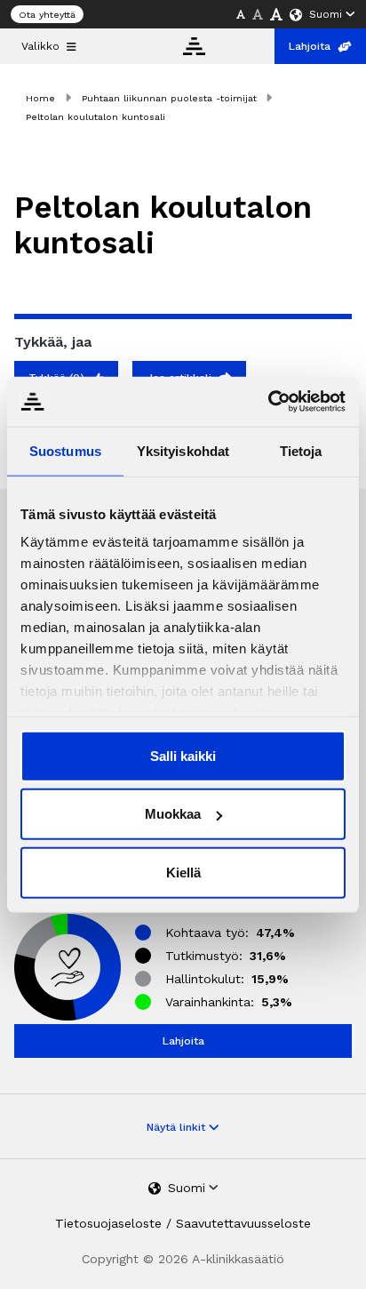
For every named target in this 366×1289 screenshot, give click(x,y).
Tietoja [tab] (301, 450)
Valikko (40, 46)
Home (40, 98)
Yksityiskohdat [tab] (183, 450)
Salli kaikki (183, 755)
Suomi (325, 14)
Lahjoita (309, 46)
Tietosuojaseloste (108, 1223)
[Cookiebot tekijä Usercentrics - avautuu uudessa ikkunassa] (268, 401)
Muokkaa (173, 813)
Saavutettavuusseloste (243, 1223)
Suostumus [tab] (65, 450)
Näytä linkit (178, 1127)
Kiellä (183, 871)
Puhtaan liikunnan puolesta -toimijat (169, 98)
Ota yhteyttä (47, 14)
